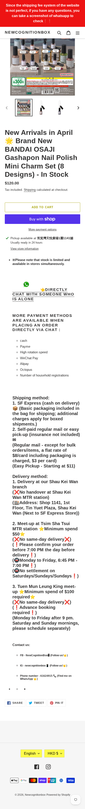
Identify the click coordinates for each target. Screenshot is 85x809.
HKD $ (53, 753)
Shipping (30, 189)
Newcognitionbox (28, 32)
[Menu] (77, 32)
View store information (24, 248)
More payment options (43, 229)
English (30, 753)
